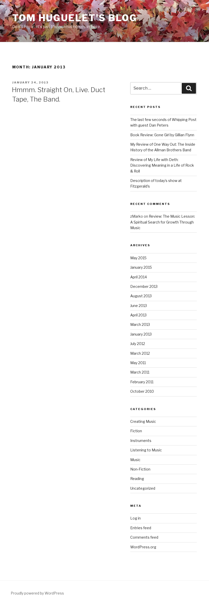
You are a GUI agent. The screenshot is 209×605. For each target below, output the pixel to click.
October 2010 (142, 391)
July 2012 (137, 343)
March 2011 (139, 372)
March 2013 (140, 324)
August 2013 (141, 296)
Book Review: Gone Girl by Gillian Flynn (162, 135)
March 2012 (140, 353)
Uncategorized (142, 488)
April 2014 (138, 277)
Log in (135, 518)
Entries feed (140, 528)
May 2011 (138, 363)
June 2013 (138, 305)
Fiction (136, 431)
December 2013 (144, 286)
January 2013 (141, 334)
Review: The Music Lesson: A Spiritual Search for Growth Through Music (162, 222)
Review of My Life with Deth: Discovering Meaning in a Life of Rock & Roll (162, 165)
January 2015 (141, 267)
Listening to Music (146, 450)
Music (135, 460)
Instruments (140, 440)
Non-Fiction (140, 469)
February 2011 (141, 382)
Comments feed (144, 537)
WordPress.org (143, 547)
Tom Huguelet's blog (74, 17)
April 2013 (138, 315)
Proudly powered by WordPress (37, 593)
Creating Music (143, 421)
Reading (137, 478)
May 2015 (138, 258)
